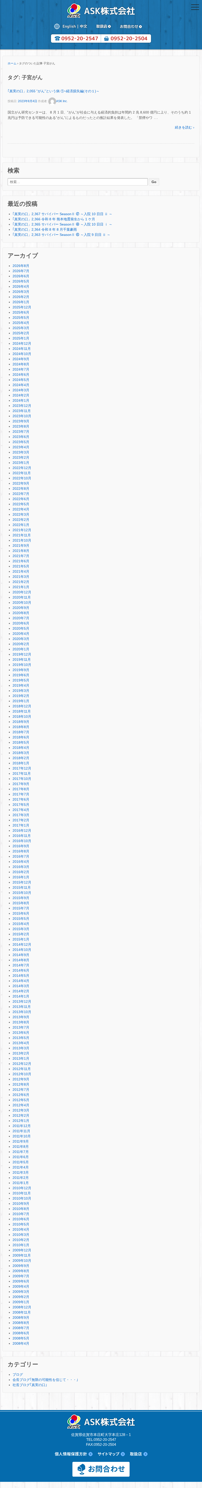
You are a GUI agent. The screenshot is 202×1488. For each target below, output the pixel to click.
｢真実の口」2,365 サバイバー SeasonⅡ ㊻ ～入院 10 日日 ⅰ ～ (62, 224)
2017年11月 (22, 773)
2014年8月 (21, 960)
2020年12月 (22, 592)
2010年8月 (21, 1209)
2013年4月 (21, 1043)
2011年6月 (21, 1157)
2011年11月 (21, 1131)
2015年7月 (21, 908)
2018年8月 (21, 727)
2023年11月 (22, 411)
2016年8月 (21, 851)
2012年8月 (21, 1084)
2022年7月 (21, 494)
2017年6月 (21, 799)
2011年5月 (21, 1162)
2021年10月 (22, 540)
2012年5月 (21, 1100)
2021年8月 (21, 551)
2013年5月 (21, 1038)
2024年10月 (22, 354)
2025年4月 (21, 323)
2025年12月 (22, 307)
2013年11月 (22, 1007)
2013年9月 (21, 1017)
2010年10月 (22, 1198)
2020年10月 (22, 602)
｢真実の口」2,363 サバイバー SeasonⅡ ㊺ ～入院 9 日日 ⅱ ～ (61, 235)
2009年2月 (21, 1297)
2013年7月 (21, 1027)
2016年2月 (21, 872)
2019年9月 (21, 670)
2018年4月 (21, 748)
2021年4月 (21, 571)
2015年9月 (21, 898)
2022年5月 (21, 504)
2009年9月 (21, 1266)
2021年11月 (22, 535)
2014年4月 (21, 981)
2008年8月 (21, 1323)
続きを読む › (184, 127)
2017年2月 (21, 820)
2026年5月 (21, 281)
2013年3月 (21, 1048)
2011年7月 (21, 1152)
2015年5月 (21, 919)
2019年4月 (21, 685)
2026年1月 (21, 302)
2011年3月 (21, 1172)
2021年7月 (21, 556)
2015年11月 (22, 887)
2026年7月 (21, 271)
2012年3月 (21, 1110)
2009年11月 (22, 1255)
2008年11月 (22, 1312)
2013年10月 (22, 1012)
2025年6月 (21, 312)
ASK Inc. (61, 101)
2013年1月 (21, 1058)
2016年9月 (21, 846)
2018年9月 (21, 722)
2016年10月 (22, 841)
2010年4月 (21, 1229)
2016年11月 (22, 836)
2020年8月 (21, 613)
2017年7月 (21, 794)
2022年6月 (21, 499)
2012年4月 (21, 1105)
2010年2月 (21, 1240)
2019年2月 (21, 696)
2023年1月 (21, 463)
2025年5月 (21, 318)
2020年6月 (21, 623)
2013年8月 (21, 1022)
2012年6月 (21, 1095)
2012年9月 (21, 1079)
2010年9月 (21, 1203)
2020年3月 (21, 639)
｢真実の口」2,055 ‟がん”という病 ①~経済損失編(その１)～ (54, 91)
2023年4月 (21, 447)
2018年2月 (21, 758)
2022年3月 (21, 514)
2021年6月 (21, 561)
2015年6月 (21, 913)
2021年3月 (21, 577)
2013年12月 (22, 1001)
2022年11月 (22, 473)
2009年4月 (21, 1286)
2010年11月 (22, 1193)
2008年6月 (21, 1333)
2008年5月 (21, 1338)
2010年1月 (21, 1245)
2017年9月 (21, 784)
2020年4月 (21, 634)
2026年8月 (21, 266)
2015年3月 (21, 929)
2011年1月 (21, 1183)
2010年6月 (21, 1219)
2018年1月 (21, 763)
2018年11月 (22, 711)
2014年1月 (21, 996)
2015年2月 (21, 934)
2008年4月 (21, 1343)
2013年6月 (21, 1033)
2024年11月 (22, 349)
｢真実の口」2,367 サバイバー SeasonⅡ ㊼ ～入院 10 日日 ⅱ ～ (62, 214)
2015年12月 (22, 882)
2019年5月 (21, 680)
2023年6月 (21, 437)
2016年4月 (21, 862)
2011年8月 (21, 1147)
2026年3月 (21, 292)
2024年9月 (21, 359)
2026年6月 (21, 276)
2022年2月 (21, 520)
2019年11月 (22, 659)
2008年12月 (22, 1307)
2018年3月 (21, 753)
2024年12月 (22, 343)
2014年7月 (21, 965)
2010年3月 (21, 1235)
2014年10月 (22, 950)
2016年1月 (21, 877)
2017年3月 (21, 815)
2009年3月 (21, 1292)
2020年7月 (21, 618)
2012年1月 (21, 1121)
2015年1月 (21, 939)
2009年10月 (22, 1260)
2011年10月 (22, 1136)
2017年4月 (21, 810)
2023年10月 (22, 416)
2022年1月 (21, 525)
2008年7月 (21, 1328)
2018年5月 (21, 742)
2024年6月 (21, 375)
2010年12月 (22, 1188)
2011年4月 (21, 1167)
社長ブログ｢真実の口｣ (30, 1385)
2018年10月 (22, 716)
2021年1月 (21, 587)
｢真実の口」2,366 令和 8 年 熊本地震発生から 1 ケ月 (54, 219)
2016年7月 (21, 856)
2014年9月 (21, 955)
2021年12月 (22, 530)
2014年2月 (21, 991)
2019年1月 (21, 701)
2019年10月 (22, 665)
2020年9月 (21, 608)
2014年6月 (21, 970)
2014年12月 (22, 944)
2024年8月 (21, 364)
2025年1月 (21, 338)
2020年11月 (22, 597)
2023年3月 (21, 452)
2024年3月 (21, 390)
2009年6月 (21, 1281)
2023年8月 (21, 426)
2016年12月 (22, 830)
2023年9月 (21, 421)
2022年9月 (21, 483)
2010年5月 (21, 1224)
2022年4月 (21, 509)
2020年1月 (21, 649)
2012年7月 (21, 1090)
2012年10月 (22, 1074)
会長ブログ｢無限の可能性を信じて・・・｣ (45, 1380)
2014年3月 (21, 986)
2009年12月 (22, 1250)
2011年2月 (21, 1178)
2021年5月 (21, 566)
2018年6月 (21, 737)
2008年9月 (21, 1317)
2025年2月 (21, 333)
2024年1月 (21, 400)
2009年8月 (21, 1271)
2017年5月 (21, 805)
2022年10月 (22, 478)
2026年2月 (21, 297)
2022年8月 (21, 488)
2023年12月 (22, 406)
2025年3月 (21, 328)
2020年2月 (21, 644)
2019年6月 (21, 675)
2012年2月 (21, 1115)
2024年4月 (21, 385)
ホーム (12, 63)
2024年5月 (21, 380)
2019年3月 (21, 691)
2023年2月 (21, 457)
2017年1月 (21, 825)
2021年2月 (21, 582)
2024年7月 (21, 369)
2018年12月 (22, 706)
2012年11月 (22, 1069)
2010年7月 (21, 1214)
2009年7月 (21, 1276)
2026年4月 (21, 286)
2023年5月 (21, 442)
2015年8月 (21, 903)
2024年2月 (21, 395)
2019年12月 (22, 654)
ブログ (18, 1374)
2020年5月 (21, 628)
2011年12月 (22, 1126)
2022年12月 (22, 468)
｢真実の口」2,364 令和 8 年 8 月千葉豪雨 (45, 229)
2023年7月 (21, 431)
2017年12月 (22, 768)
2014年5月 (21, 976)
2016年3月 (21, 867)
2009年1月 (21, 1302)
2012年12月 (22, 1064)
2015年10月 (22, 893)
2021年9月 (21, 545)
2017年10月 (22, 779)
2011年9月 (21, 1141)
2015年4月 (21, 924)
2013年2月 (21, 1053)
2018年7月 (21, 732)
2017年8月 (21, 789)
